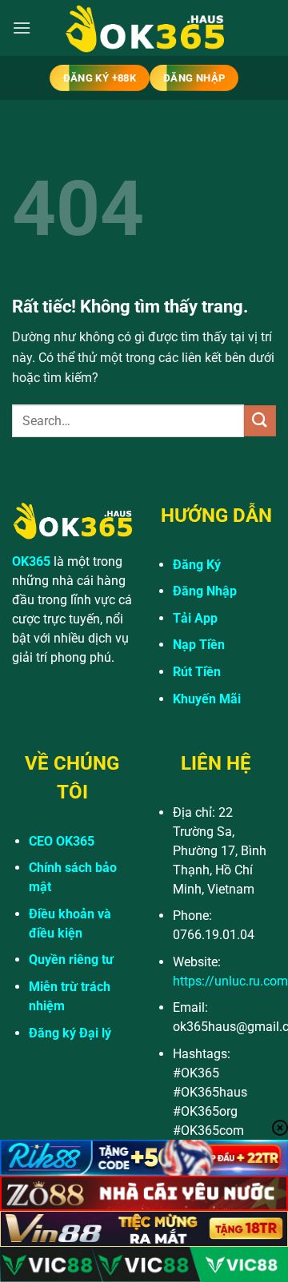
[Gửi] (260, 420)
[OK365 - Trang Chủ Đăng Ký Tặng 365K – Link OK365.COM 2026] (144, 28)
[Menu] (21, 27)
